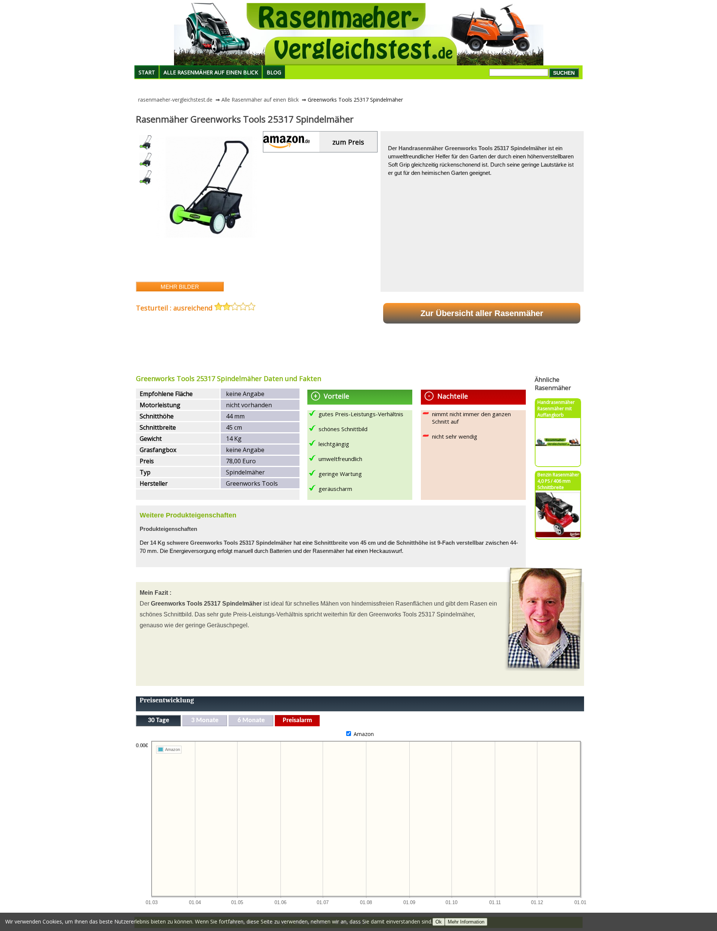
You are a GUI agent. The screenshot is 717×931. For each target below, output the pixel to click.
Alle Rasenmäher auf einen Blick (211, 72)
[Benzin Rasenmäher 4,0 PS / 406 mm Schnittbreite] (558, 535)
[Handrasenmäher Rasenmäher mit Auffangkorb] (558, 462)
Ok (438, 922)
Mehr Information (466, 922)
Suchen (564, 73)
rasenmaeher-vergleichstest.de (175, 99)
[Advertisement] (272, 348)
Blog (274, 72)
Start (147, 72)
